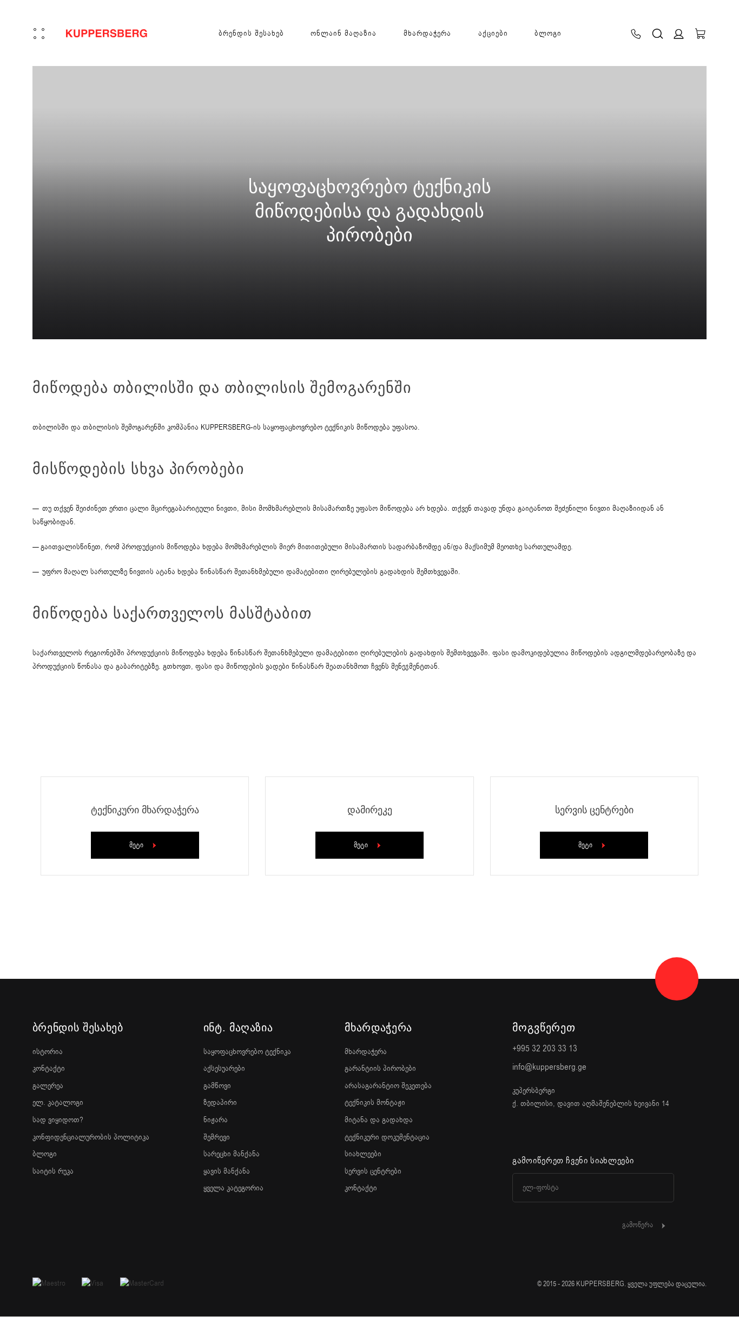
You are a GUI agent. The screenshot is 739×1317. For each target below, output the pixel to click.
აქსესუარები (224, 1068)
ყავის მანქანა (226, 1171)
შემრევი (216, 1137)
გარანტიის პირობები (380, 1068)
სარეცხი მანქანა (231, 1154)
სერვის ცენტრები (373, 1171)
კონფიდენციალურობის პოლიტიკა (90, 1137)
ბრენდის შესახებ (251, 33)
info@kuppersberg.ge (549, 1067)
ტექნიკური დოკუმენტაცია (387, 1137)
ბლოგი (548, 33)
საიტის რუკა (53, 1171)
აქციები (493, 33)
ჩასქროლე (369, 314)
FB (518, 1132)
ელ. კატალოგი (57, 1102)
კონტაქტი (48, 1068)
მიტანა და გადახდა (379, 1120)
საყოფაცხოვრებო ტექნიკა (247, 1051)
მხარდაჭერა (427, 33)
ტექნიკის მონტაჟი (375, 1102)
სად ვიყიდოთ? (57, 1120)
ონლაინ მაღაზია (344, 33)
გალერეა (47, 1086)
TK (574, 1132)
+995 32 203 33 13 (544, 1049)
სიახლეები (363, 1154)
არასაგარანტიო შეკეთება (388, 1086)
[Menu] (39, 33)
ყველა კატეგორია (233, 1188)
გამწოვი (217, 1086)
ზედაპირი (220, 1102)
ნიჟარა (215, 1120)
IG (546, 1132)
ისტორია (47, 1051)
